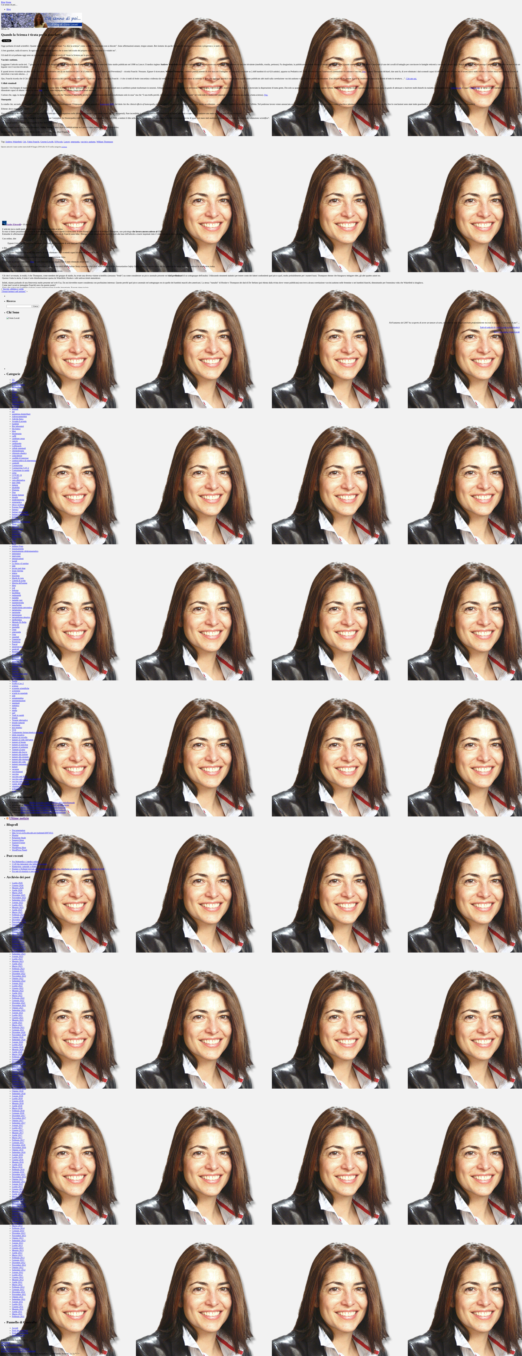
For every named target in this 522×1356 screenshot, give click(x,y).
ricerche (15, 671)
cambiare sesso (18, 438)
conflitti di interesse (20, 458)
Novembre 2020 (19, 1035)
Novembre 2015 (19, 1177)
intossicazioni (18, 558)
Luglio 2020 (17, 1044)
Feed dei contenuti (20, 1330)
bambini (15, 424)
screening (16, 691)
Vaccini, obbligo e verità (13, 289)
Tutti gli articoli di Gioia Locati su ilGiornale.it (500, 327)
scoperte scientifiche (20, 688)
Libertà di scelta (19, 580)
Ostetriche (16, 639)
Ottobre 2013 (17, 1238)
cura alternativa (18, 480)
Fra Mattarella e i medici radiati (25, 861)
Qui (40, 90)
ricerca (15, 669)
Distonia (15, 490)
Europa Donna (18, 507)
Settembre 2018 (18, 1093)
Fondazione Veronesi (21, 522)
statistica (15, 705)
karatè (14, 561)
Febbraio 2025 (18, 915)
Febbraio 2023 (18, 969)
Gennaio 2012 (18, 1289)
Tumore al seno (18, 749)
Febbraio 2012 (18, 1287)
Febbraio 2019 (18, 1081)
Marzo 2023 (17, 966)
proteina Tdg (17, 661)
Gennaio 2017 (18, 1142)
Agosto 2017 (17, 1125)
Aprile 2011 (17, 1311)
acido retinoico (18, 384)
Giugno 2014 (17, 1218)
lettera (14, 573)
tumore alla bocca (19, 752)
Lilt (13, 588)
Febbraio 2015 (18, 1199)
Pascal (14, 644)
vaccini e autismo (88, 142)
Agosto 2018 (17, 1096)
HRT (14, 544)
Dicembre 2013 (18, 1233)
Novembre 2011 (19, 1294)
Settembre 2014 (18, 1211)
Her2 (14, 539)
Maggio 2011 (17, 1309)
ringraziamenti (18, 678)
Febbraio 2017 (18, 1140)
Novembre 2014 (19, 1206)
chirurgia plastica (19, 453)
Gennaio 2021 (18, 1030)
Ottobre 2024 (17, 924)
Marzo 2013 (17, 1255)
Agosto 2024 (17, 927)
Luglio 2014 (17, 1216)
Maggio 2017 (18, 1133)
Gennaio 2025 (18, 917)
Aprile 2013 (17, 1253)
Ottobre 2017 (17, 1120)
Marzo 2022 (17, 995)
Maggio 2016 (18, 1162)
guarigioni (16, 534)
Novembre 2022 (19, 976)
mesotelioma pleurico (21, 617)
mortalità (15, 627)
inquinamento (18, 549)
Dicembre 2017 (18, 1115)
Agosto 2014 (17, 1213)
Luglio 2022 (17, 986)
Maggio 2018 (18, 1103)
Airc (14, 394)
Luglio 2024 (17, 929)
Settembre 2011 (18, 1299)
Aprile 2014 (17, 1223)
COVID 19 (17, 475)
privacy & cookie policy (11, 1345)
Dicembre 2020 (18, 1032)
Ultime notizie (19, 818)
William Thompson (105, 142)
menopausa (17, 615)
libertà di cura (18, 578)
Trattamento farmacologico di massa (27, 732)
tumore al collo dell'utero (22, 740)
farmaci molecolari (20, 512)
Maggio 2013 (18, 1250)
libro (14, 585)
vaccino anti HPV (19, 776)
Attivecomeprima (19, 416)
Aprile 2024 (17, 937)
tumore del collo (19, 762)
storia (14, 708)
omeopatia (75, 142)
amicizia (15, 407)
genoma (15, 527)
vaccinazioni (17, 771)
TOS (14, 730)
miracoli (15, 625)
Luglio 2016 (17, 1157)
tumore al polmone (20, 747)
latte (13, 566)
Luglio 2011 (17, 1304)
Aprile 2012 (17, 1282)
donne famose (18, 495)
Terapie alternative (20, 720)
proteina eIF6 (17, 659)
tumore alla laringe (20, 754)
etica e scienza (18, 504)
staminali (16, 703)
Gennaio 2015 (18, 1201)
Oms (14, 634)
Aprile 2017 (17, 1135)
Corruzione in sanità (20, 470)
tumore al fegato (19, 742)
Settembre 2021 (18, 1010)
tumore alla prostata (20, 757)
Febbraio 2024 (18, 942)
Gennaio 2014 (18, 1231)
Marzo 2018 (17, 1108)
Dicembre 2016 (18, 1145)
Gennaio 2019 (18, 1084)
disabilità (16, 487)
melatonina (16, 610)
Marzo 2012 (17, 1284)
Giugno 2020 (17, 1047)
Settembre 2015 (18, 1182)
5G (13, 380)
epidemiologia (18, 500)
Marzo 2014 (17, 1226)
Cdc (24, 142)
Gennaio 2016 (18, 1172)
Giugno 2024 (17, 932)
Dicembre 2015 (18, 1174)
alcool (14, 399)
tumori (15, 767)
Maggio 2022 (18, 991)
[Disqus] (261, 184)
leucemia (16, 576)
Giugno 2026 (17, 885)
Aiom (14, 392)
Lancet (67, 142)
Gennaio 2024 (18, 944)
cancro (15, 441)
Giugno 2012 (17, 1277)
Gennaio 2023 (18, 971)
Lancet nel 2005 (107, 104)
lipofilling (16, 593)
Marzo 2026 (17, 893)
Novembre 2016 (19, 1147)
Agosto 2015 (17, 1184)
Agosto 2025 (17, 902)
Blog (9, 9)
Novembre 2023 (19, 949)
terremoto (16, 725)
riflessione (16, 676)
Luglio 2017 (17, 1128)
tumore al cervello (19, 737)
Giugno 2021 (17, 1017)
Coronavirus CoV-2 (20, 468)
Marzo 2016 (17, 1167)
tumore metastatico (20, 764)
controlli (15, 463)
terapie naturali (18, 722)
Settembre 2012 (18, 1270)
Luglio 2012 (17, 1275)
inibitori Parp (17, 546)
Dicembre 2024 (18, 920)
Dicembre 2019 (18, 1062)
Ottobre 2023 (17, 951)
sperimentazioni (18, 700)
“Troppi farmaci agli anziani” (13, 291)
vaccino (15, 774)
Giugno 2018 (17, 1101)
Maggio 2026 (18, 888)
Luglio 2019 (17, 1071)
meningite (16, 612)
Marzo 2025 (17, 912)
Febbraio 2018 (18, 1111)
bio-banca (16, 429)
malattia (15, 598)
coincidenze (17, 455)
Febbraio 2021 (18, 1027)
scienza (64, 147)
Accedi (15, 1328)
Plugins (15, 835)
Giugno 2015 (17, 1189)
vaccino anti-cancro (20, 781)
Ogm (14, 629)
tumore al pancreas (20, 745)
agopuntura (17, 387)
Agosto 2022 (17, 983)
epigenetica (17, 502)
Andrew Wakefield (13, 142)
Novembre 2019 (19, 1064)
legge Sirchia (17, 571)
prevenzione (17, 654)
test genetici (17, 727)
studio (14, 710)
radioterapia (17, 666)
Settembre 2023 (18, 954)
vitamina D (16, 786)
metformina (17, 620)
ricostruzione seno (19, 673)
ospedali (15, 637)
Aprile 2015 (17, 1194)
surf (13, 713)
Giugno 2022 (17, 988)
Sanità (14, 681)
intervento (16, 556)
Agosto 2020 (17, 1042)
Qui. (364, 71)
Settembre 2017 (18, 1123)
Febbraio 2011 (18, 1316)
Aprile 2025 (17, 910)
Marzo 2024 (17, 939)
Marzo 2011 (17, 1314)
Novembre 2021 (19, 1005)
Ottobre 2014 (17, 1209)
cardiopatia (16, 443)
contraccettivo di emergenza (24, 460)
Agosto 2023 (17, 956)
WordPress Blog (19, 847)
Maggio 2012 (18, 1280)
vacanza (15, 769)
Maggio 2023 (18, 961)
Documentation (18, 830)
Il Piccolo (59, 142)
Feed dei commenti (20, 1333)
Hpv (14, 541)
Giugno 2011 (17, 1307)
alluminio (16, 404)
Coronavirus (17, 465)
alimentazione (18, 402)
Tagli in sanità (18, 715)
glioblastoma (17, 529)
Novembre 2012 (19, 1265)
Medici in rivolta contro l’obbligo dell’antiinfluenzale (52, 802)
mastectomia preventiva (22, 607)
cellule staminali (19, 448)
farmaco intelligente (20, 514)
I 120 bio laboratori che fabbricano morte (29, 864)
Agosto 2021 (17, 1013)
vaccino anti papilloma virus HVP (26, 779)
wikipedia (16, 789)
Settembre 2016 (18, 1152)
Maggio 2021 (18, 1020)
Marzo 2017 (17, 1138)
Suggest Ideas (18, 840)
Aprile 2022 (17, 993)
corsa (14, 473)
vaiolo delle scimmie (20, 784)
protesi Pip (16, 664)
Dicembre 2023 (18, 946)
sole (13, 696)
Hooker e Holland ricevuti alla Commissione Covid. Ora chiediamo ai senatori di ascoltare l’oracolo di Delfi (58, 869)
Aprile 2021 (17, 1022)
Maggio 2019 (18, 1076)
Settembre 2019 (18, 1069)
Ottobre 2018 (17, 1091)
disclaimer (5, 1342)
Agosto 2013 (17, 1243)
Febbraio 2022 (18, 998)
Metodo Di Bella (19, 622)
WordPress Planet (19, 850)
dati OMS (16, 482)
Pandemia (16, 642)
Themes (15, 845)
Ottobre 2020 (17, 1037)
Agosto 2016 (17, 1155)
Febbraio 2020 (18, 1057)
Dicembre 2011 (18, 1292)
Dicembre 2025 (18, 895)
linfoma (15, 590)
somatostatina (18, 698)
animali (15, 409)
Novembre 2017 (19, 1118)
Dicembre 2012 (18, 1262)
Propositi (16, 656)
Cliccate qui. (411, 78)
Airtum (15, 397)
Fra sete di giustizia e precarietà (25, 871)
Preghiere (16, 651)
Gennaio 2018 (18, 1113)
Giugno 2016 (17, 1160)
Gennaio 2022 (18, 1000)
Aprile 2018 (17, 1106)
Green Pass (17, 531)
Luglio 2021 (17, 1015)
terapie (15, 718)
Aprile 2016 (17, 1164)
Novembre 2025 (19, 897)
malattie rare (17, 600)
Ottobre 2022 (17, 978)
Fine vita (15, 519)
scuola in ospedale (20, 693)
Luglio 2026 (17, 883)
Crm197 (15, 478)
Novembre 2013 (19, 1235)
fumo (14, 524)
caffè (14, 436)
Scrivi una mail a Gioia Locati (507, 332)
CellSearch (16, 446)
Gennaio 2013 (18, 1260)
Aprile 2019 (17, 1079)
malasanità (16, 595)
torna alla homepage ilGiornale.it (15, 1349)
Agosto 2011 (17, 1302)
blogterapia (16, 433)
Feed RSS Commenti (26, 1351)
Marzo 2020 (17, 1054)
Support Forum (18, 842)
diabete (15, 485)
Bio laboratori (18, 426)
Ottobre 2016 (17, 1150)
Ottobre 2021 (17, 1008)
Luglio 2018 (17, 1098)
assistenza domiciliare (21, 414)
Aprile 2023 (17, 964)
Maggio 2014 (18, 1221)
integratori (16, 553)
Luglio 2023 (17, 959)
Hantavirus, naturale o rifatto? (24, 866)
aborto (14, 382)
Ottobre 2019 (17, 1066)
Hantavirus (16, 536)
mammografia (18, 602)
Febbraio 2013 (18, 1258)
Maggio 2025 (18, 907)
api (13, 411)
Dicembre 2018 (18, 1086)
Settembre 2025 (18, 900)
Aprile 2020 (17, 1052)
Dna (14, 492)
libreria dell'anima (19, 583)
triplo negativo (18, 735)
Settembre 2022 (18, 981)
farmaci (15, 509)
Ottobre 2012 (17, 1267)
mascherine (17, 605)
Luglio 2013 (17, 1245)
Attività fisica (17, 419)
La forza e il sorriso (20, 563)
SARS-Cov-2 (18, 683)
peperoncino (17, 647)
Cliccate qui (455, 88)
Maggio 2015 (18, 1191)
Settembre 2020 (18, 1040)
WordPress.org (18, 1335)
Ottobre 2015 (17, 1179)
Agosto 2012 (17, 1272)
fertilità (15, 517)
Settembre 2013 (18, 1240)
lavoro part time (18, 568)
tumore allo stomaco (20, 759)
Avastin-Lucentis (19, 421)
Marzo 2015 (17, 1196)
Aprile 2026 (17, 890)
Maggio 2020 (18, 1049)
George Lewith (46, 142)
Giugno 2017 (17, 1130)
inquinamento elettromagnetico (25, 551)
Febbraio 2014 (18, 1228)
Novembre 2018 (19, 1089)
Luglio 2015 (17, 1186)
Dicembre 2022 (18, 973)
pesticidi (15, 649)
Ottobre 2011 (17, 1297)
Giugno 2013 (17, 1248)
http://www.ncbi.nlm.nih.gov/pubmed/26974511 (32, 833)
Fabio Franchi (33, 142)
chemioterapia (18, 451)
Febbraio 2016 (18, 1169)
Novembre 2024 (19, 922)
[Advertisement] (27, 352)
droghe (15, 497)
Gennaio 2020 (18, 1059)
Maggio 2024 (18, 934)
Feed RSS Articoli (9, 1351)
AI (13, 389)
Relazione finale (19, 838)
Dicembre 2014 (18, 1204)
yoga (14, 791)
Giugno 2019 (17, 1074)
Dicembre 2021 (18, 1003)
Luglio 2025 (17, 905)
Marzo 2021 (17, 1025)
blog (14, 431)
